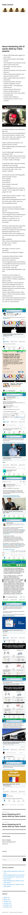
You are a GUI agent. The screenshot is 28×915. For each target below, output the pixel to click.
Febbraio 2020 (7, 901)
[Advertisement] (14, 31)
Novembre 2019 (8, 907)
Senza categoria (20, 804)
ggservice (6, 804)
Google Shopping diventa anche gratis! (14, 875)
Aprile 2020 (7, 897)
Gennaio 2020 (7, 903)
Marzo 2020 (7, 899)
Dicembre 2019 (8, 905)
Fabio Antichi (7, 5)
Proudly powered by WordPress (16, 912)
